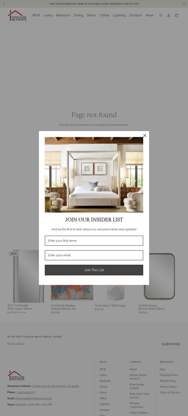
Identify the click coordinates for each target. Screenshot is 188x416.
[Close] (144, 135)
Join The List (94, 270)
